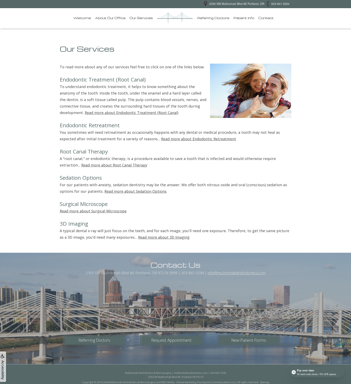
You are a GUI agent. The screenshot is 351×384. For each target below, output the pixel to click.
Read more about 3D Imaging (164, 237)
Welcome (82, 18)
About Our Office (110, 18)
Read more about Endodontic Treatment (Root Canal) (131, 112)
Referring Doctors (213, 18)
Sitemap (264, 382)
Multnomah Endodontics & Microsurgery (132, 382)
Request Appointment (171, 340)
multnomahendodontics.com (191, 373)
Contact (266, 18)
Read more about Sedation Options (135, 191)
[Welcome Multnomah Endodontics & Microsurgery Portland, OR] (175, 18)
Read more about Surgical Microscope (93, 211)
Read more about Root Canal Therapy (114, 165)
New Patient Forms (248, 340)
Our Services (141, 18)
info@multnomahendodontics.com (236, 272)
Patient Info (243, 18)
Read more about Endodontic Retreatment (198, 138)
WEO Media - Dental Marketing (178, 382)
